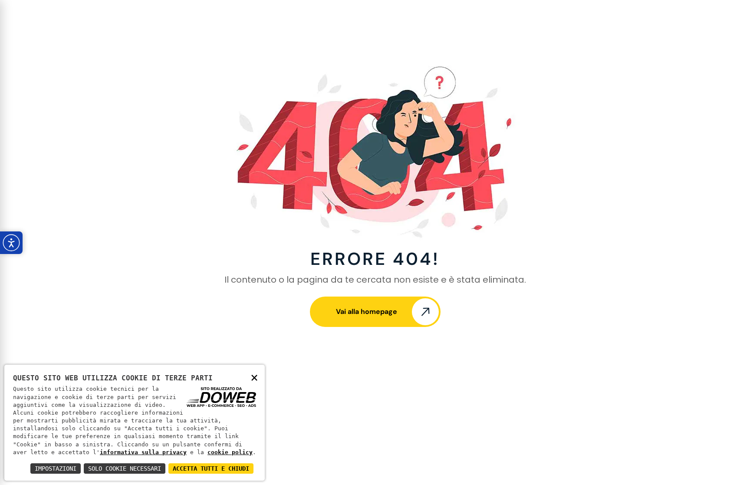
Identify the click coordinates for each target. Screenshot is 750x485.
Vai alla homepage (366, 311)
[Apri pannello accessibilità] (11, 242)
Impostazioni (55, 468)
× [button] (254, 377)
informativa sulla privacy (143, 452)
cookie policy (230, 452)
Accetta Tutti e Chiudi (211, 468)
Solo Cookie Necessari (124, 468)
